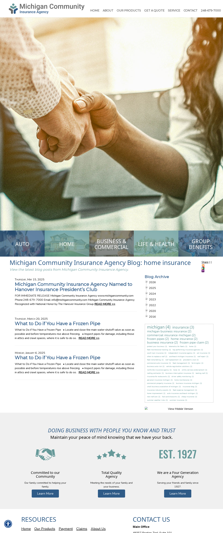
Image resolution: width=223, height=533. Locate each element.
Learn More (45, 493)
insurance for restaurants (157, 376)
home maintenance (181, 380)
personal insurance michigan (158, 380)
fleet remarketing (154, 360)
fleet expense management (183, 390)
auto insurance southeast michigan (181, 393)
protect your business (155, 346)
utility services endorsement (193, 370)
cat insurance (202, 353)
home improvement (155, 393)
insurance (180, 327)
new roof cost (152, 396)
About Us (98, 528)
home (191, 346)
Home (26, 528)
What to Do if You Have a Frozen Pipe (57, 323)
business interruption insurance (178, 373)
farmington (196, 363)
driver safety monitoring (181, 376)
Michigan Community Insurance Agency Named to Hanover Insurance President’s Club (73, 286)
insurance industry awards (157, 390)
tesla (175, 370)
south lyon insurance (155, 353)
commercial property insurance (159, 383)
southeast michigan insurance (181, 356)
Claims (81, 528)
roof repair (201, 356)
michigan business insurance (167, 331)
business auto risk (154, 366)
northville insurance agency (158, 370)
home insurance (182, 339)
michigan (156, 327)
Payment (66, 528)
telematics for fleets (176, 346)
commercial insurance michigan (169, 335)
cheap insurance (188, 396)
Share (205, 262)
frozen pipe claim (192, 342)
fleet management (180, 363)
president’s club (189, 360)
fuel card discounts (169, 396)
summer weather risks (156, 400)
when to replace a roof (155, 356)
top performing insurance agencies (186, 350)
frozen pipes (155, 339)
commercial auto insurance (157, 363)
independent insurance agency (180, 353)
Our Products (44, 528)
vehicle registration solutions (177, 366)
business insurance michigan (187, 383)
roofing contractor (154, 373)
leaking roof (200, 373)
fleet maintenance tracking (157, 350)
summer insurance (177, 400)
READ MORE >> (104, 304)
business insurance (160, 342)
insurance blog (188, 386)
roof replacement (172, 360)
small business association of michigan (162, 386)
